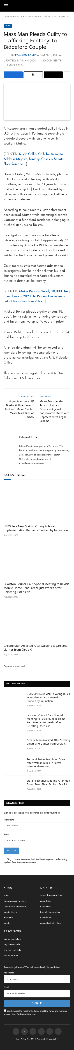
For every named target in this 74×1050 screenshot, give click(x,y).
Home (6, 16)
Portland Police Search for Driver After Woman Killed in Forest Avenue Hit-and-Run (46, 763)
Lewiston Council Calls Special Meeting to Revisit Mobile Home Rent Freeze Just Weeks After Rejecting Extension (36, 588)
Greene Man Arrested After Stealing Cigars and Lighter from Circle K (36, 648)
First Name (9, 819)
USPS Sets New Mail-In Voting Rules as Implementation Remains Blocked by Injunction (36, 528)
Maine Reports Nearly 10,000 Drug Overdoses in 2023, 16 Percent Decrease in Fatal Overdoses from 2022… (37, 296)
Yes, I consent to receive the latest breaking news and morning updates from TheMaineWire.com (35, 861)
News (14, 16)
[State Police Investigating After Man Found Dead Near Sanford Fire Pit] (14, 785)
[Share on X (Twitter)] (33, 74)
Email (6, 834)
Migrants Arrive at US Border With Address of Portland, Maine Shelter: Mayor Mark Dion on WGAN (19, 409)
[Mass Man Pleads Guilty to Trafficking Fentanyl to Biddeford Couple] (37, 101)
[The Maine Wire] (39, 5)
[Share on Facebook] (13, 74)
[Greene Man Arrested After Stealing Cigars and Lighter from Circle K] (37, 622)
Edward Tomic (25, 55)
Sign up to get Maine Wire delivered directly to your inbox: (32, 812)
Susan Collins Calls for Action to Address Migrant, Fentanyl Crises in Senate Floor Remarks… (34, 158)
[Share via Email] (53, 74)
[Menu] (6, 6)
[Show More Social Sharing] (67, 74)
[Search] (68, 6)
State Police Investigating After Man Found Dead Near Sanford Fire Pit (48, 782)
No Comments (51, 61)
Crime (21, 16)
